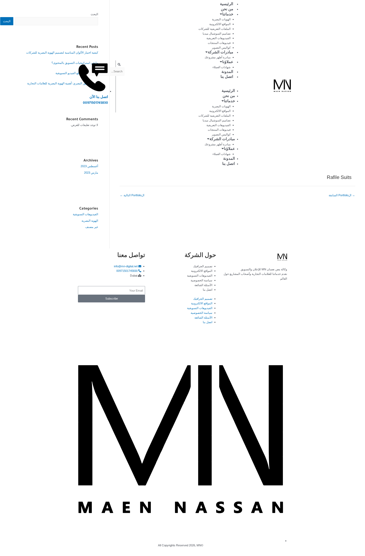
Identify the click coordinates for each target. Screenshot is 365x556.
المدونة (227, 72)
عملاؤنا (227, 62)
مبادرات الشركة (220, 53)
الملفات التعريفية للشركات (214, 28)
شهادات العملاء (222, 67)
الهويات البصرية (221, 19)
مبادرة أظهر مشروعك (218, 57)
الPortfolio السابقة (342, 195)
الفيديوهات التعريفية (218, 38)
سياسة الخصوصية (201, 280)
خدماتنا (227, 15)
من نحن (227, 10)
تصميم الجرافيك (202, 266)
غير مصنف (91, 227)
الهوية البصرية (90, 220)
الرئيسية (226, 4)
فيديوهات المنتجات (219, 42)
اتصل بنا (227, 77)
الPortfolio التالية (132, 195)
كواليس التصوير (221, 47)
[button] (218, 86)
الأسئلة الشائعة (203, 285)
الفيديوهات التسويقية (85, 214)
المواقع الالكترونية (220, 24)
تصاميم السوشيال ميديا (217, 33)
